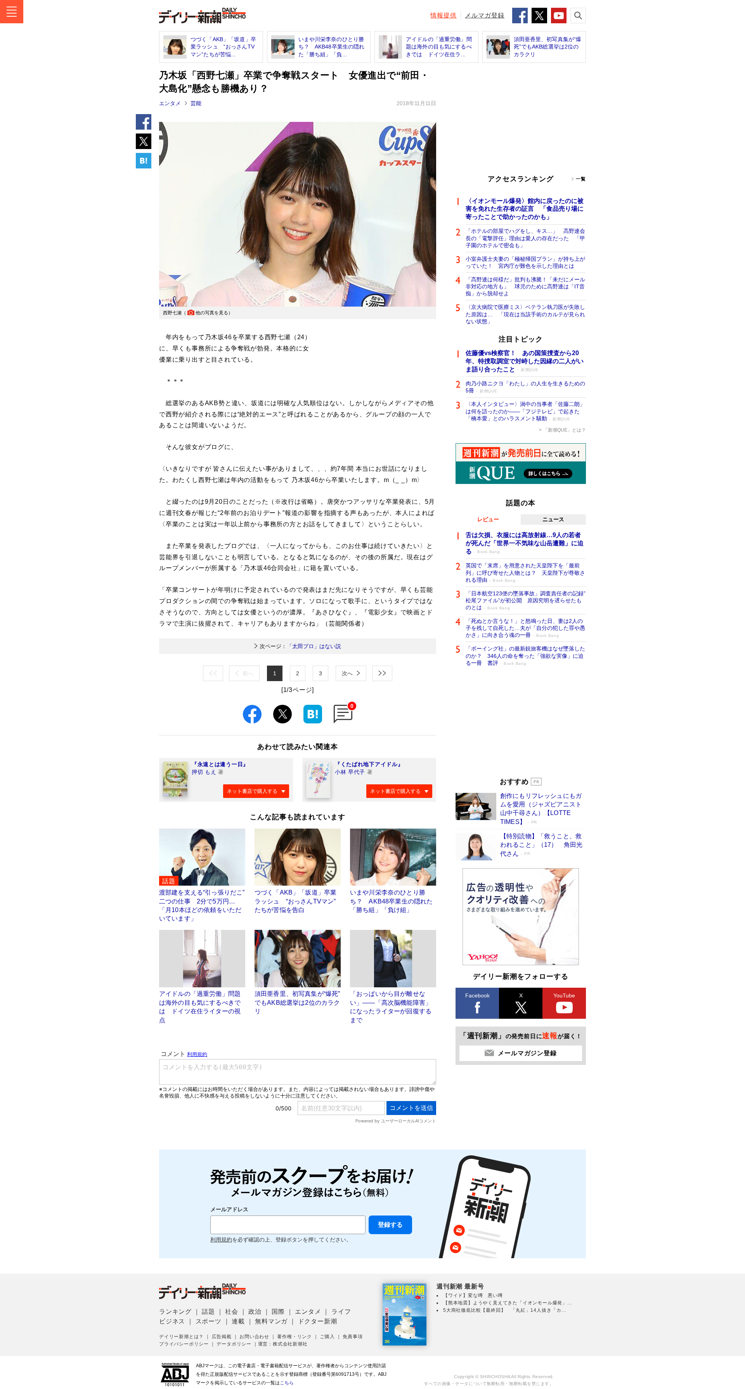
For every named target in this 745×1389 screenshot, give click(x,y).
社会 (231, 1311)
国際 (278, 1311)
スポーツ (209, 1321)
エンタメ (170, 103)
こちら (287, 1383)
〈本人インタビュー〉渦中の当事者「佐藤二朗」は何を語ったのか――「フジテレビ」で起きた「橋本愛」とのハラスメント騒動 (525, 411)
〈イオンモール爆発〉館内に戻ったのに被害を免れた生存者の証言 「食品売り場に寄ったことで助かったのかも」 (525, 209)
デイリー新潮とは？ (181, 1336)
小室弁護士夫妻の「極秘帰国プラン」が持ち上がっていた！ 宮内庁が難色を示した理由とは (525, 262)
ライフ (341, 1311)
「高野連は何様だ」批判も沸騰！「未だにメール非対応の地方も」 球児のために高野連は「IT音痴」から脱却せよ (525, 286)
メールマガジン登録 (527, 1053)
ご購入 (327, 1336)
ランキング (175, 1311)
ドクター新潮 (317, 1321)
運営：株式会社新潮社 (283, 1344)
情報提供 (443, 15)
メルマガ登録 (484, 15)
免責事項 (352, 1336)
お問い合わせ (254, 1336)
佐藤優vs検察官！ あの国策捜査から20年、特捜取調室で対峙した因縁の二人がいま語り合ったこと (525, 361)
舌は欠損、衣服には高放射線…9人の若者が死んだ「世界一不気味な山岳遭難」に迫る (525, 543)
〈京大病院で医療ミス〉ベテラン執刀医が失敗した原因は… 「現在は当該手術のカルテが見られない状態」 (525, 314)
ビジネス (172, 1321)
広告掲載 (222, 1336)
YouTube (564, 995)
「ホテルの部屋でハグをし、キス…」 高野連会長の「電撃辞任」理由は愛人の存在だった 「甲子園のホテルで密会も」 (525, 238)
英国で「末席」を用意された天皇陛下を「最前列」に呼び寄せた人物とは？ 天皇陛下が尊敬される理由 (525, 572)
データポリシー (234, 1344)
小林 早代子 (350, 772)
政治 (255, 1311)
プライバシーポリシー (184, 1344)
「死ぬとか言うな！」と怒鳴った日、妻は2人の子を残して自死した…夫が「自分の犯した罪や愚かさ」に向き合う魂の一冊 (525, 628)
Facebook (477, 995)
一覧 (581, 179)
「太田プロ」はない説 (300, 646)
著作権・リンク (294, 1336)
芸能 (196, 103)
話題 (208, 1311)
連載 (238, 1321)
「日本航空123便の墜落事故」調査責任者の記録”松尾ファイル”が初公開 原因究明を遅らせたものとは (526, 600)
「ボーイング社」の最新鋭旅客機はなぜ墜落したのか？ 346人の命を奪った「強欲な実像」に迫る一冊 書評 (525, 655)
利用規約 (221, 1240)
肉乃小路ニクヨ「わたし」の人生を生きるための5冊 (525, 387)
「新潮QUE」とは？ (564, 430)
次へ (347, 673)
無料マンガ (271, 1321)
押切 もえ (204, 772)
